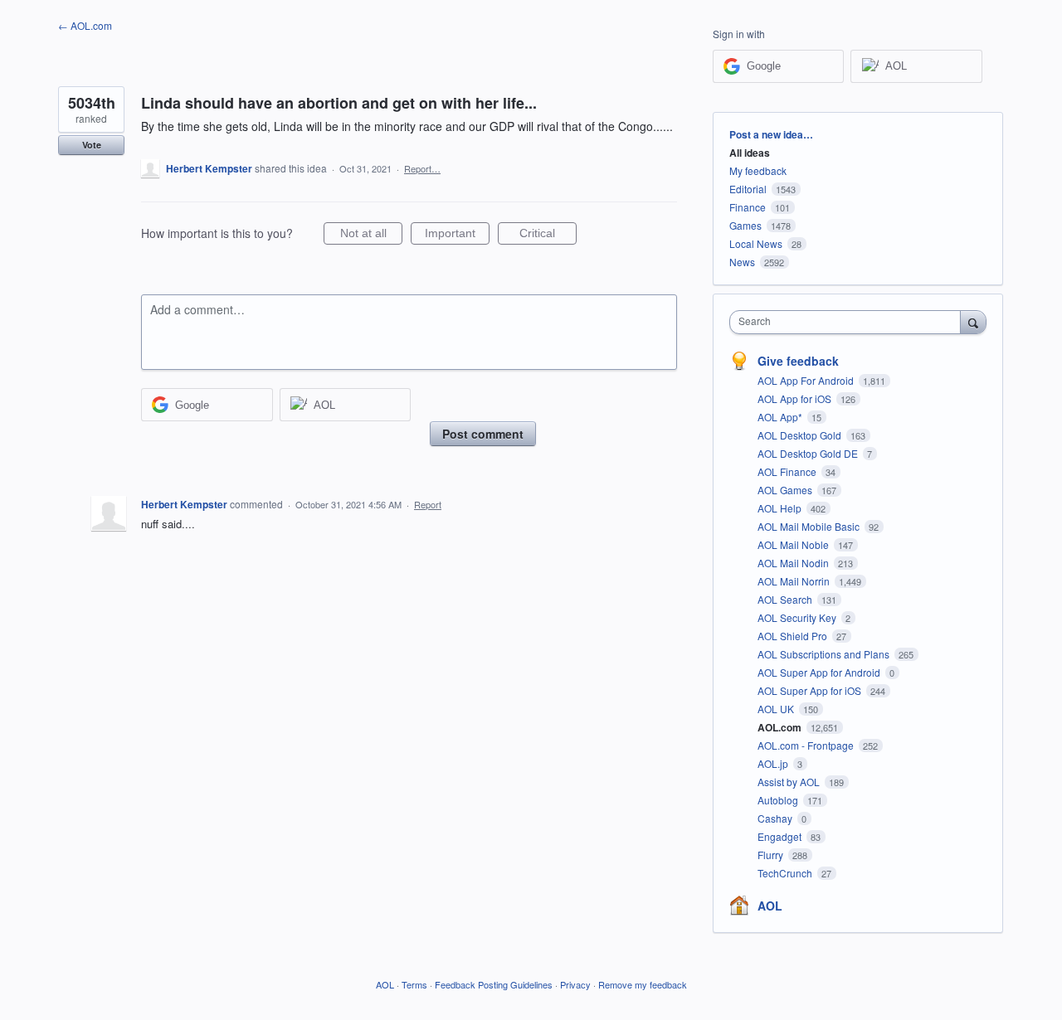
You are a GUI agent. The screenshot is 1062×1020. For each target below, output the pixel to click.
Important (457, 235)
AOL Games (786, 490)
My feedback (758, 170)
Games (745, 225)
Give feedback (798, 360)
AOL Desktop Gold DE (809, 453)
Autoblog (779, 800)
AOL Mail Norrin (795, 581)
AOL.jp (774, 763)
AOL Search (786, 599)
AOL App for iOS (796, 398)
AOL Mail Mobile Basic (810, 526)
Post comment (483, 433)
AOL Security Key (798, 617)
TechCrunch (786, 873)
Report (427, 504)
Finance (747, 207)
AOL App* (781, 417)
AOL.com (781, 727)
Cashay (776, 818)
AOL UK (777, 709)
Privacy (575, 984)
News (742, 262)
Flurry (772, 855)
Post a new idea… (771, 134)
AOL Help (781, 508)
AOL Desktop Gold (801, 435)
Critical (548, 235)
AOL (770, 905)
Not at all (371, 235)
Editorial (748, 189)
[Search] (973, 321)
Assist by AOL (790, 782)
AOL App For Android (807, 380)
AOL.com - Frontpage (807, 745)
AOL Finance (788, 471)
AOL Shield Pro (794, 636)
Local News (755, 243)
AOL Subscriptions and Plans (825, 654)
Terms (414, 984)
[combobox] (849, 322)
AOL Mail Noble (794, 544)
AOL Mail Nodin (794, 563)
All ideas (749, 152)
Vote (91, 144)
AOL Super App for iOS (811, 690)
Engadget (781, 836)
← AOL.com (85, 25)
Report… (422, 168)
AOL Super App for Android (820, 672)
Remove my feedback (642, 984)
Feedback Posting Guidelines (494, 984)
